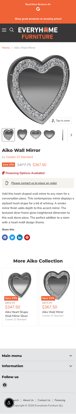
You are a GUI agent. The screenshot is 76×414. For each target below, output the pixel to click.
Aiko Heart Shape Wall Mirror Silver (16, 314)
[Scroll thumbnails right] (70, 135)
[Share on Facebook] (5, 237)
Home (6, 47)
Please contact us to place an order (34, 183)
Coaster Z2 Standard (19, 157)
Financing (60, 400)
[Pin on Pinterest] (27, 237)
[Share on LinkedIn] (20, 237)
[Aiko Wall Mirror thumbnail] (22, 135)
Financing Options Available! (25, 173)
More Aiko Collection (38, 261)
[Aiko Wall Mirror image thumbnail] (8, 135)
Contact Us (44, 400)
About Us (28, 400)
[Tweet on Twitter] (12, 237)
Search (15, 400)
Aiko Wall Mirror (52, 312)
